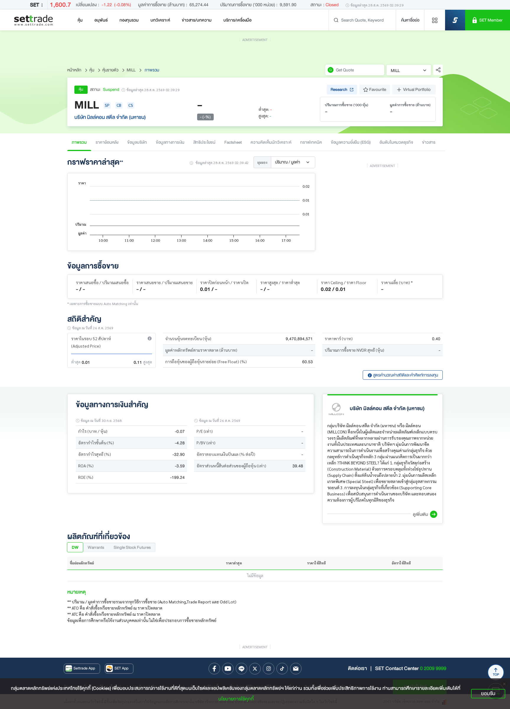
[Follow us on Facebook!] (214, 668)
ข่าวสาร (428, 142)
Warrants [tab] (96, 547)
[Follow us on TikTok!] (282, 668)
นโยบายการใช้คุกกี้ (236, 699)
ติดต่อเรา (357, 668)
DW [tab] (75, 547)
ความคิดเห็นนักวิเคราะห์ (271, 142)
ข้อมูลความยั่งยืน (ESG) (351, 142)
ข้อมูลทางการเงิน (170, 142)
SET (34, 5)
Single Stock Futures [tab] (132, 547)
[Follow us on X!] (255, 668)
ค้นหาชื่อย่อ (410, 20)
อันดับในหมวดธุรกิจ (396, 142)
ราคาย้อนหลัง (107, 142)
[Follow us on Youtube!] (228, 668)
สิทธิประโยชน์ (204, 142)
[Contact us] (296, 668)
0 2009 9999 (433, 668)
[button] (149, 338)
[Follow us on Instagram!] (268, 668)
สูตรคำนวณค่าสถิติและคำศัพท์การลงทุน (405, 375)
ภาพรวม (79, 142)
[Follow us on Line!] (241, 668)
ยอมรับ (488, 693)
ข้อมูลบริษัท (137, 142)
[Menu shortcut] (434, 20)
